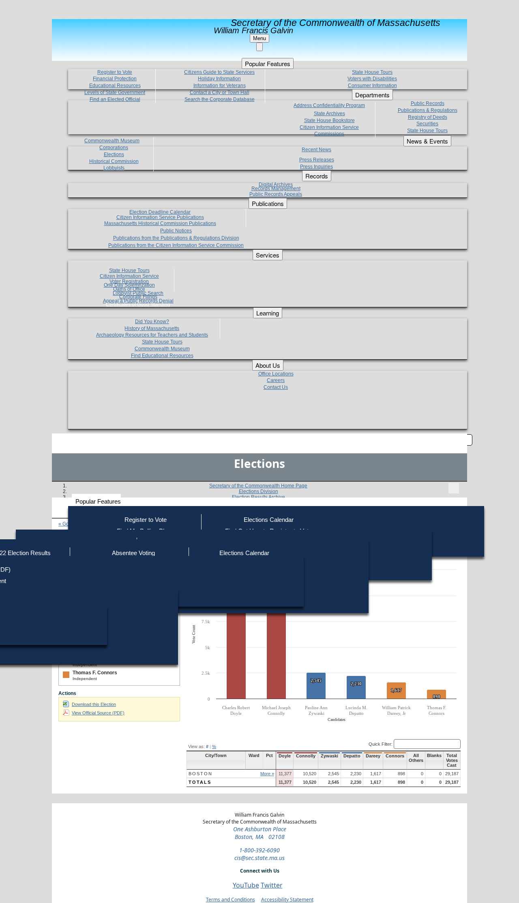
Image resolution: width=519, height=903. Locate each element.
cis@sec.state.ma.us (259, 858)
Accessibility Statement (287, 899)
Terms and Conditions (230, 899)
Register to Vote (145, 519)
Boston (200, 773)
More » (267, 773)
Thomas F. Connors (95, 673)
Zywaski (329, 755)
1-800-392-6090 (259, 850)
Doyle (285, 755)
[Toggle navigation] (453, 488)
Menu (259, 38)
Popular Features (98, 501)
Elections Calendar (269, 519)
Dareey (373, 755)
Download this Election (94, 704)
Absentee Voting (133, 552)
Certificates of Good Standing (138, 304)
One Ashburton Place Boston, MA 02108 (259, 833)
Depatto (351, 755)
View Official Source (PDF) (98, 712)
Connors (395, 755)
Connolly (305, 755)
